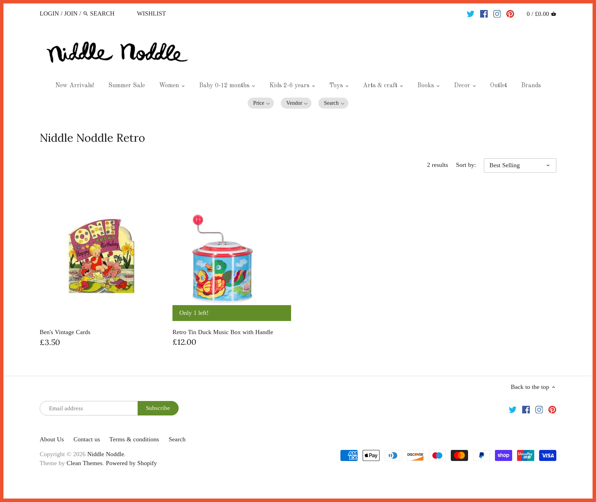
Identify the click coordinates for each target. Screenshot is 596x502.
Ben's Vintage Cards (65, 332)
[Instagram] (497, 13)
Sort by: (466, 164)
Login (49, 13)
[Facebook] (484, 13)
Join (71, 13)
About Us (52, 439)
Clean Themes (84, 463)
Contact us (86, 439)
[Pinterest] (510, 13)
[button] (260, 103)
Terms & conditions (134, 439)
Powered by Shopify (131, 463)
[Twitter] (471, 13)
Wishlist (151, 13)
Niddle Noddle (105, 454)
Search (177, 439)
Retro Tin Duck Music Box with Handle (222, 332)
